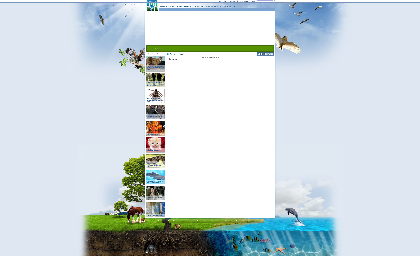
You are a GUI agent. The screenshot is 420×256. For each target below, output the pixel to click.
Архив (211, 221)
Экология (179, 6)
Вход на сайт (222, 1)
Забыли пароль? (243, 1)
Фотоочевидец (201, 221)
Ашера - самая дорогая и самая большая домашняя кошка (155, 68)
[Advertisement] (210, 27)
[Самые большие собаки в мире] (155, 194)
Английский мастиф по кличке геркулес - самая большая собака (154, 84)
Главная (153, 48)
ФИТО (169, 221)
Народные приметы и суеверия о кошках (154, 149)
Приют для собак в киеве (155, 215)
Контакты (259, 221)
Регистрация (232, 1)
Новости (205, 57)
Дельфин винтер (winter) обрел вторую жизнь (155, 182)
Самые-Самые (228, 6)
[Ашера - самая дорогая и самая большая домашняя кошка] (155, 64)
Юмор (186, 6)
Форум (213, 6)
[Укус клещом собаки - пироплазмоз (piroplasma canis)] (155, 97)
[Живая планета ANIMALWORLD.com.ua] (151, 7)
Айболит (184, 221)
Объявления (205, 6)
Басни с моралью (152, 134)
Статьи (210, 57)
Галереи (216, 57)
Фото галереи (194, 6)
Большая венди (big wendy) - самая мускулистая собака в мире (154, 164)
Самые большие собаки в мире (155, 198)
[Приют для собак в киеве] (155, 210)
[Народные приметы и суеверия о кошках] (155, 145)
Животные (163, 6)
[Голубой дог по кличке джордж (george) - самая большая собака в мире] (155, 113)
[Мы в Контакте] (265, 55)
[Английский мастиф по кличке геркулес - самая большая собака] (155, 81)
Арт (235, 6)
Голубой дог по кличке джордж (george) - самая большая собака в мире (155, 116)
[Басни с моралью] (155, 129)
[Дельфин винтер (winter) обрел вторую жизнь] (155, 178)
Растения (171, 6)
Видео (219, 6)
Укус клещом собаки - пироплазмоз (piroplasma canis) (155, 100)
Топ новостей (153, 54)
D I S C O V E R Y (152, 1)
